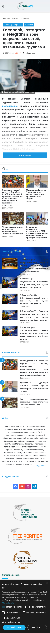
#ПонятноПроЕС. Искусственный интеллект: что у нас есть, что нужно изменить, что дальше (34, 283)
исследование (9, 106)
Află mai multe (8, 603)
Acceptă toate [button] (14, 627)
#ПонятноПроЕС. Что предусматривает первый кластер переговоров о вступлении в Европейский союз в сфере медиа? (34, 265)
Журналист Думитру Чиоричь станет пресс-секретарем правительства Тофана (36, 194)
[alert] (25, 606)
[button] (25, 622)
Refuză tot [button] (37, 627)
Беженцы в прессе (20, 18)
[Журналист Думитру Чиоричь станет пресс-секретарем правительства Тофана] (37, 181)
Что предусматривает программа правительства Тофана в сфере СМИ (13, 230)
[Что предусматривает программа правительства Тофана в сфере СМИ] (13, 218)
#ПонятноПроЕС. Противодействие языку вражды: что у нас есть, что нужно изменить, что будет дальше (34, 333)
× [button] (47, 583)
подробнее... (42, 465)
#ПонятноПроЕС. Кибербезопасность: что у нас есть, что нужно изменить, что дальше (34, 299)
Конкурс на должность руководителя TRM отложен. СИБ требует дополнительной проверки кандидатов (37, 232)
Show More (24, 155)
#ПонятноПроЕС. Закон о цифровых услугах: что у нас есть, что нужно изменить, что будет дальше (34, 315)
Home (7, 18)
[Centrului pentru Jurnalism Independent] (25, 6)
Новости (29, 25)
